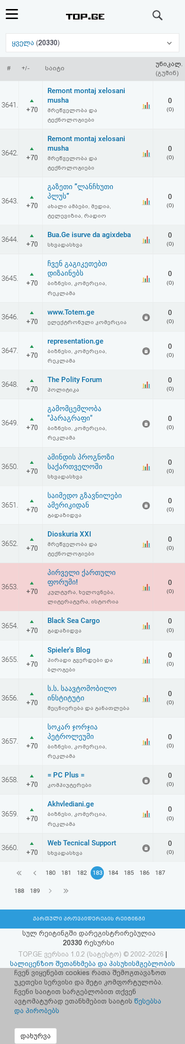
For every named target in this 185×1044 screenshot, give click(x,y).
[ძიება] (158, 15)
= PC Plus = (65, 775)
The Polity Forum (74, 379)
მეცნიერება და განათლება (88, 708)
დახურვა (35, 1036)
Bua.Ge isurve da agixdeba (89, 234)
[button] (92, 42)
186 (144, 872)
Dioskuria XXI (69, 534)
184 (113, 872)
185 (129, 872)
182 (82, 872)
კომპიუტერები (69, 785)
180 (51, 872)
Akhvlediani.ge (70, 804)
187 (160, 872)
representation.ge (75, 341)
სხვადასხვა (65, 244)
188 (19, 890)
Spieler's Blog (69, 650)
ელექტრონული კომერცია (87, 322)
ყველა (24, 43)
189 (35, 890)
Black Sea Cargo (73, 620)
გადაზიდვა (64, 515)
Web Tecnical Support (81, 843)
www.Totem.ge (70, 312)
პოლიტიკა (63, 389)
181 (66, 872)
